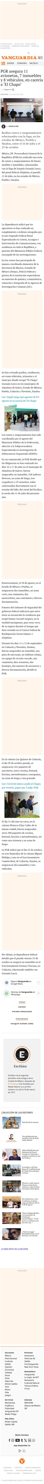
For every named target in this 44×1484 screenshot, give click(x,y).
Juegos (10, 63)
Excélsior (14, 126)
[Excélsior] (22, 1054)
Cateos (22, 1007)
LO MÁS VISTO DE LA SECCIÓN (14, 1249)
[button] (3, 63)
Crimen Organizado (22, 1012)
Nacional (4, 94)
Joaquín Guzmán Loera (22, 1024)
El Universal (13, 1084)
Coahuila (22, 63)
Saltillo (34, 63)
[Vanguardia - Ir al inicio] (22, 58)
